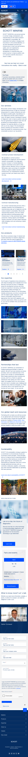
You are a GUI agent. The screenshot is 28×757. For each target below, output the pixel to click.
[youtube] (18, 753)
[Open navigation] (26, 10)
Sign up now (6, 706)
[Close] (25, 705)
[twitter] (16, 753)
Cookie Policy (13, 80)
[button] (14, 715)
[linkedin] (14, 753)
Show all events (11, 586)
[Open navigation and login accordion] (22, 10)
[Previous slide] (5, 274)
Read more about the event (11, 579)
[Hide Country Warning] (26, 2)
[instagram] (11, 753)
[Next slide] (22, 274)
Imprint (12, 746)
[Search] (18, 10)
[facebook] (9, 753)
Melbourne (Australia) (16, 422)
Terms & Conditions (14, 748)
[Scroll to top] (25, 710)
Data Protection (18, 746)
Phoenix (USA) (17, 420)
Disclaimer (7, 746)
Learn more (9, 544)
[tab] (8, 274)
